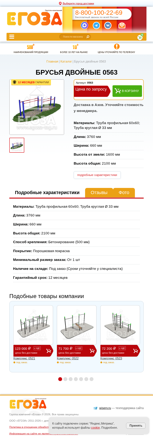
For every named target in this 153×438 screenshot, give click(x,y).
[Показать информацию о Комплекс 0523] (120, 325)
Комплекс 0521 (24, 358)
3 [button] (71, 379)
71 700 (70, 350)
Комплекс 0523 (111, 358)
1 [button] (60, 379)
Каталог (66, 61)
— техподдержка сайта (121, 408)
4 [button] (76, 379)
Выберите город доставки (78, 3)
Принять (135, 425)
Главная (52, 61)
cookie (95, 427)
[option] (37, 107)
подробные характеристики (97, 175)
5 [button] (81, 379)
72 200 (113, 350)
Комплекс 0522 (68, 358)
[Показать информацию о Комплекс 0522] (76, 325)
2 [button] (65, 379)
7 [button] (91, 379)
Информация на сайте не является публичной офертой (43, 433)
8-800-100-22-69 (98, 12)
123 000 (27, 350)
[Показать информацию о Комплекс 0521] (33, 325)
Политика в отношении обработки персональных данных (44, 426)
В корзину (130, 91)
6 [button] (86, 379)
